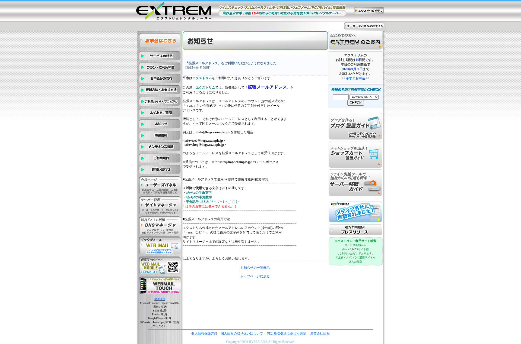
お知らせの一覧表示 (255, 268)
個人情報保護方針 (204, 333)
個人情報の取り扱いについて (242, 333)
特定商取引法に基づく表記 (286, 333)
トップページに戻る (255, 276)
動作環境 (159, 299)
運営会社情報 (320, 333)
